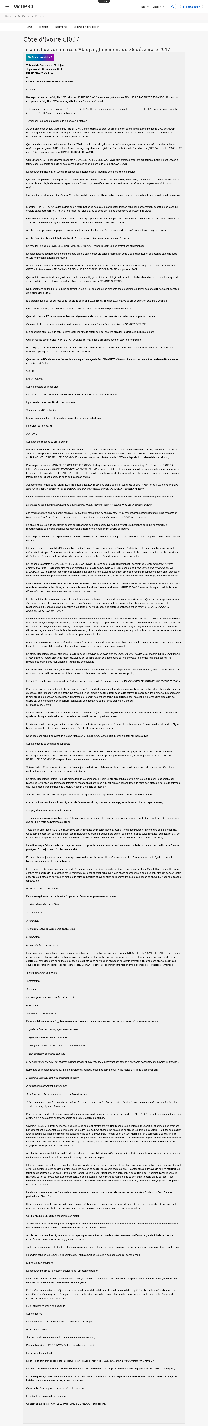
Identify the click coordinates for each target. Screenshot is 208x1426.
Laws (29, 27)
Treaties (43, 27)
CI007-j (73, 39)
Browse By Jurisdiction (86, 27)
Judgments (61, 27)
